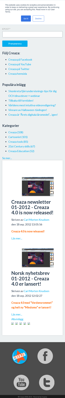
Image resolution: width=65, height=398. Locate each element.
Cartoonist (18, 137)
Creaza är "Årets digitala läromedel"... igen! (33, 114)
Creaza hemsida (17, 73)
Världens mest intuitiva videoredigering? (32, 105)
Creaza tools (18, 141)
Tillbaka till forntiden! (21, 100)
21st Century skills (21, 146)
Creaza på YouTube (19, 64)
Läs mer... (16, 238)
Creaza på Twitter (18, 69)
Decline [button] (38, 18)
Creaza (15, 132)
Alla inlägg (17, 319)
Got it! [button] (26, 18)
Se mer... (7, 158)
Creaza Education (21, 151)
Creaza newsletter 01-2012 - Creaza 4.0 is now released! (32, 207)
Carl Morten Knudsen (36, 219)
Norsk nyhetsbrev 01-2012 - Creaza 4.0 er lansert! (30, 278)
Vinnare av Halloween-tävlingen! (27, 110)
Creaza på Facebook (20, 59)
